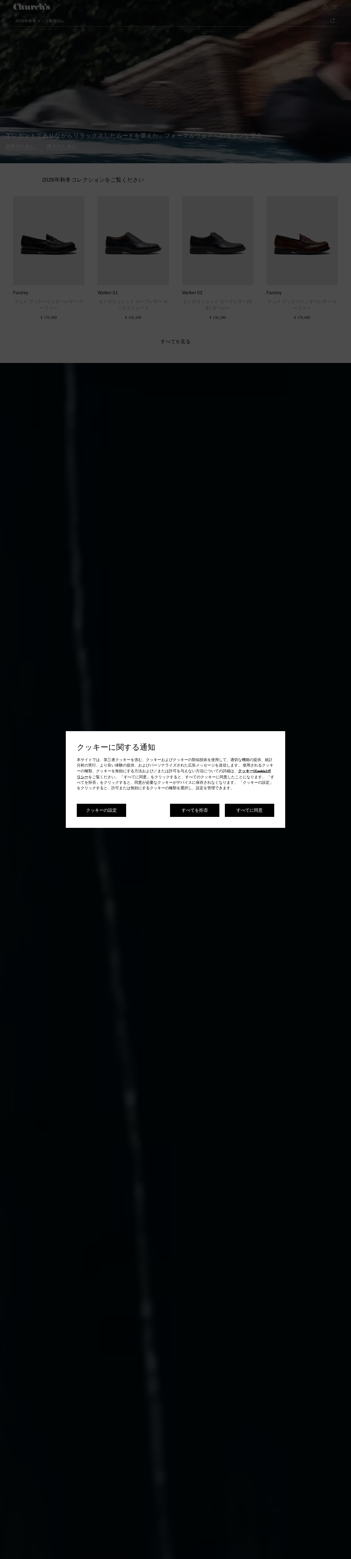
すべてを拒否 (195, 810)
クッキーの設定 (101, 810)
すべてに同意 (249, 810)
